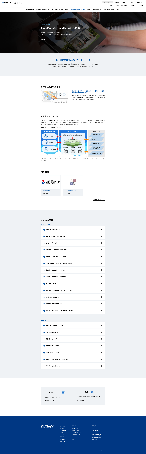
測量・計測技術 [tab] (124, 5)
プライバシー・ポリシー (97, 436)
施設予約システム (45, 9)
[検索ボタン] (112, 2)
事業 (61, 425)
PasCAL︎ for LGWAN (30, 9)
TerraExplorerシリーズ (97, 9)
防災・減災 (62, 427)
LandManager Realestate (77, 436)
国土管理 (62, 428)
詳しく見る (45, 193)
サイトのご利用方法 (96, 434)
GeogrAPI (89, 9)
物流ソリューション (65, 9)
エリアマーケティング (55, 9)
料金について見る (80, 400)
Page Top (101, 450)
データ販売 (62, 439)
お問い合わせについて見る (49, 400)
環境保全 (62, 432)
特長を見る (43, 39)
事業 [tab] (111, 5)
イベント (131, 2)
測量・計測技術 (63, 441)
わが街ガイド (38, 9)
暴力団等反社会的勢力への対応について (98, 438)
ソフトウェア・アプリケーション (79, 425)
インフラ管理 (63, 430)
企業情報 (117, 2)
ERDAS (73, 439)
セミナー (124, 2)
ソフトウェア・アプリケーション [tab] (136, 5)
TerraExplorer (75, 438)
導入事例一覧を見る (97, 199)
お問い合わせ (139, 2)
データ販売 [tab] (116, 5)
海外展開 (62, 436)
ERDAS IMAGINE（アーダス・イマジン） (112, 9)
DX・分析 (62, 434)
